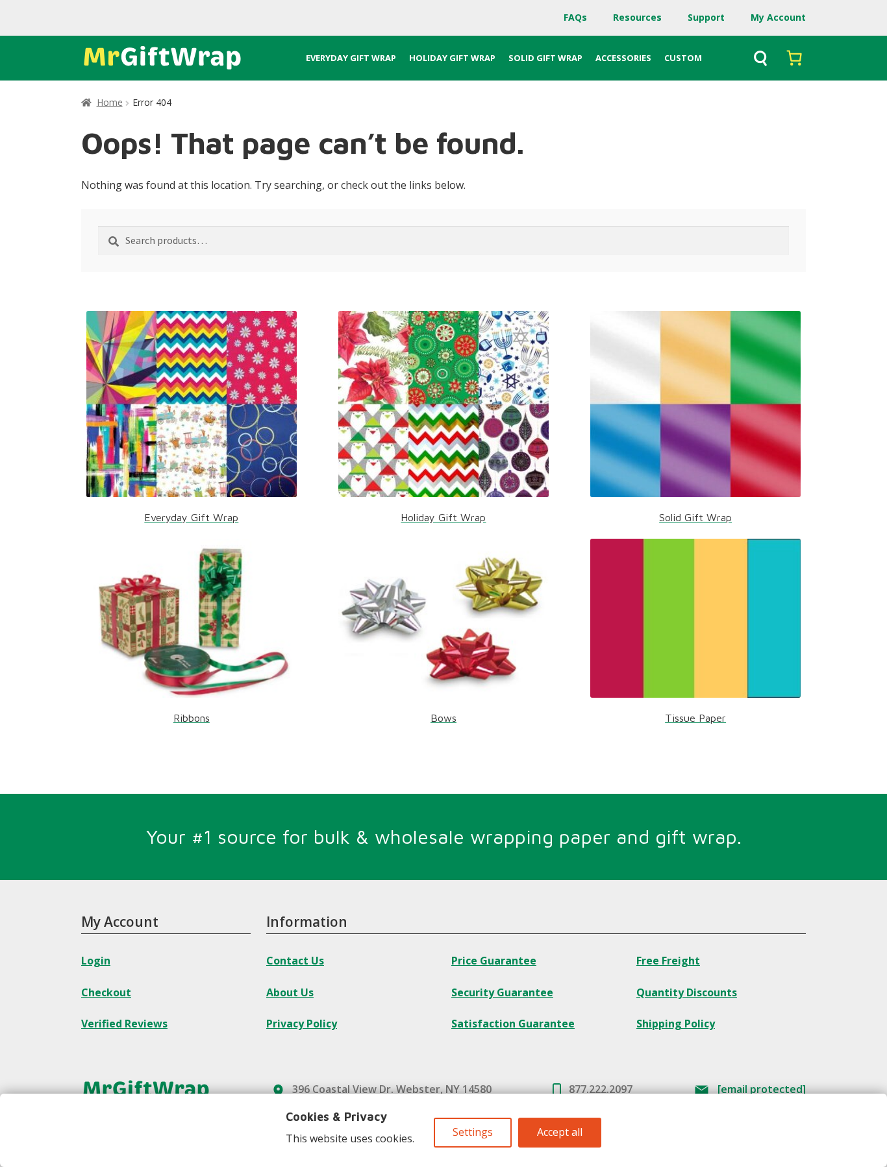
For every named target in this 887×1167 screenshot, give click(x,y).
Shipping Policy (675, 1023)
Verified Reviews (124, 1023)
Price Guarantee (493, 960)
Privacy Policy (301, 1023)
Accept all (559, 1132)
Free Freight (668, 960)
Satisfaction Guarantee (513, 1023)
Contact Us (295, 960)
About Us (290, 992)
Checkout (106, 992)
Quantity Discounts (686, 992)
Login (95, 960)
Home (110, 102)
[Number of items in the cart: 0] (794, 57)
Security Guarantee (502, 992)
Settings (473, 1132)
